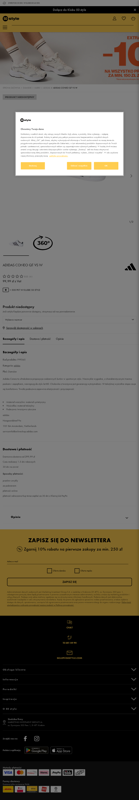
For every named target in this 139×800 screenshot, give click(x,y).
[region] (69, 144)
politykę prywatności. (58, 156)
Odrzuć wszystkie (79, 165)
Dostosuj (33, 165)
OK (106, 165)
